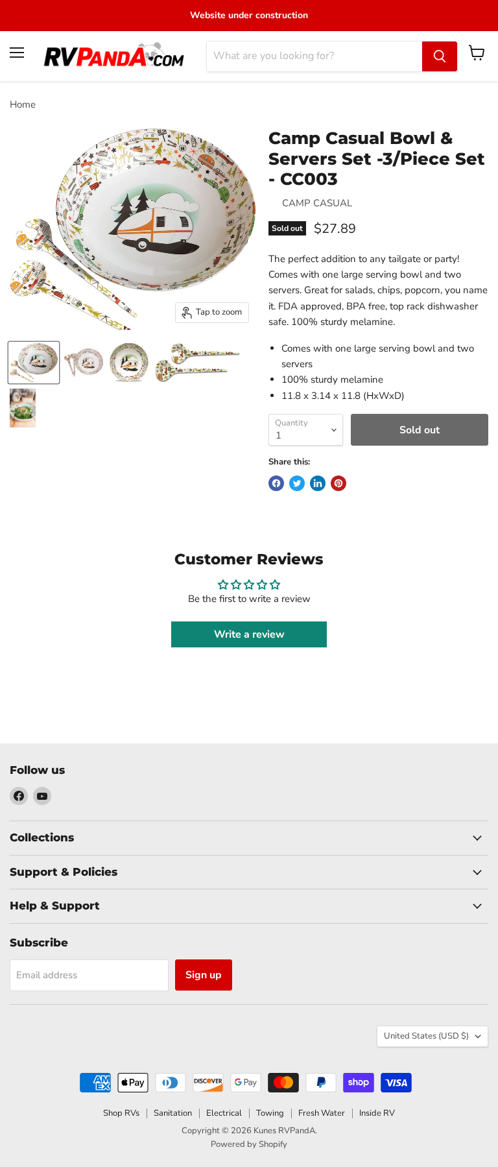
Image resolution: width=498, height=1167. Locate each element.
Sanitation (173, 1113)
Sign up (203, 975)
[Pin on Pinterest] (338, 483)
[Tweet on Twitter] (297, 483)
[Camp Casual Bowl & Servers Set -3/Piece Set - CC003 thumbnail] (33, 362)
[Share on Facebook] (276, 483)
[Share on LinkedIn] (318, 483)
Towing (270, 1113)
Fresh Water (321, 1113)
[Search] (439, 56)
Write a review (249, 634)
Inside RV (377, 1113)
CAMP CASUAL (317, 203)
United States (426, 1036)
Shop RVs (121, 1113)
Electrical (224, 1113)
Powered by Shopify (249, 1144)
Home (23, 104)
